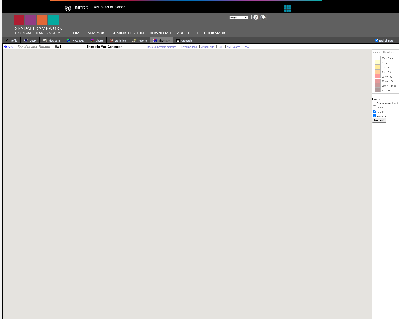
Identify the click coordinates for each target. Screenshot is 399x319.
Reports (141, 40)
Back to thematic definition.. (162, 46)
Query (32, 40)
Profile (12, 40)
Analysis (97, 33)
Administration (127, 33)
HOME (76, 33)
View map (77, 40)
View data (53, 40)
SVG (246, 46)
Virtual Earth (207, 46)
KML (220, 46)
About (183, 33)
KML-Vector (233, 46)
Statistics (119, 40)
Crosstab (186, 40)
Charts (98, 40)
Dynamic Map (189, 46)
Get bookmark (211, 33)
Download (160, 33)
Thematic (163, 40)
